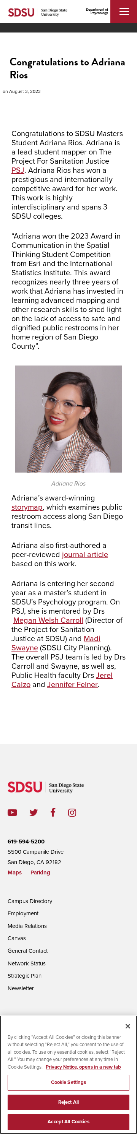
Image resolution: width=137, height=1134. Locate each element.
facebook (59, 812)
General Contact (28, 950)
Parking (40, 872)
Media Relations (27, 926)
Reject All (68, 1102)
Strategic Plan (24, 975)
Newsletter (21, 988)
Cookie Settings (68, 1082)
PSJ (17, 170)
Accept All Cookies (68, 1122)
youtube (12, 812)
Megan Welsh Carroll (48, 620)
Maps (15, 872)
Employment (23, 913)
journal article (85, 554)
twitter (39, 812)
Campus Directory (30, 901)
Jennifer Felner (72, 684)
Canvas (17, 938)
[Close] (127, 1026)
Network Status (27, 963)
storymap (27, 507)
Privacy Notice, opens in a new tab (83, 1067)
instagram (78, 812)
